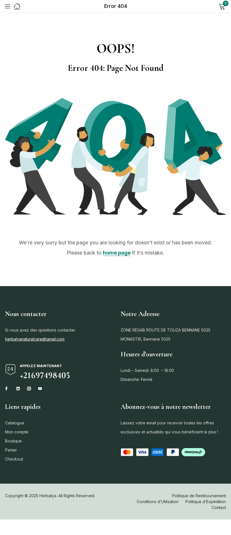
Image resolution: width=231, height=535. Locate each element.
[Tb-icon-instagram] (29, 389)
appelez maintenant (41, 366)
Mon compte (16, 431)
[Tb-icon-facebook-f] (7, 389)
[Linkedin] (18, 389)
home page (117, 253)
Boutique (13, 440)
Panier (11, 450)
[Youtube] (40, 389)
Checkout (14, 459)
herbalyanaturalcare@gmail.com (35, 339)
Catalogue (14, 422)
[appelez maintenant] (10, 369)
